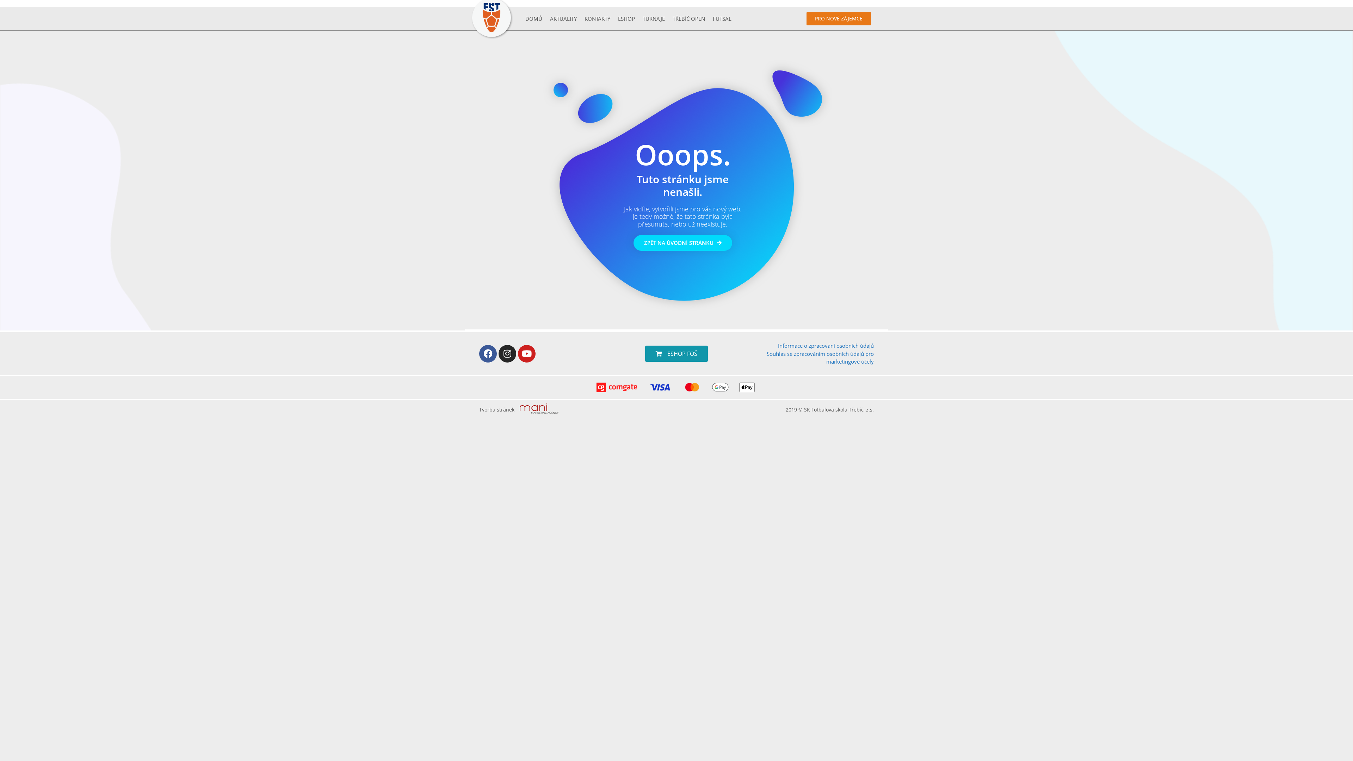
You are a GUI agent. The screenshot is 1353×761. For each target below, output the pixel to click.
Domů (533, 18)
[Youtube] (527, 354)
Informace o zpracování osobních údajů (826, 345)
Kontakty (597, 18)
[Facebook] (488, 354)
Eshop (626, 18)
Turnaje (654, 18)
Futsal (722, 18)
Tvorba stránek (496, 409)
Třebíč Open (689, 18)
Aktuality (563, 18)
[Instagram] (507, 354)
